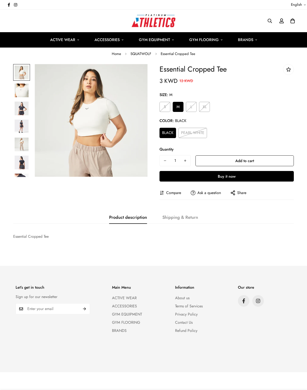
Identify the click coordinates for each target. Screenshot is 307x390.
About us (182, 298)
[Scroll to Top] (297, 363)
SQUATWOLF (140, 53)
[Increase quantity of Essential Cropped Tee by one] (185, 160)
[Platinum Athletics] (153, 21)
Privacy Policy (186, 314)
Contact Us (184, 322)
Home (116, 53)
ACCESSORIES (107, 40)
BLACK (167, 132)
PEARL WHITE (192, 132)
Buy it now (227, 176)
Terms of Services (189, 306)
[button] (292, 20)
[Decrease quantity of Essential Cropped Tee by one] (165, 160)
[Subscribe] (84, 308)
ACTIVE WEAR (62, 40)
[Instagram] (15, 5)
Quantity (166, 149)
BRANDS (245, 40)
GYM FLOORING (204, 40)
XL (205, 107)
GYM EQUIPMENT (154, 40)
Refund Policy (186, 330)
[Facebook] (9, 5)
